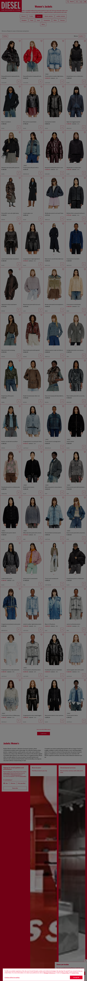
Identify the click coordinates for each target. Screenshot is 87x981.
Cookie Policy (75, 972)
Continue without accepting (12, 977)
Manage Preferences (49, 972)
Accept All (76, 977)
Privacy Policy (65, 972)
